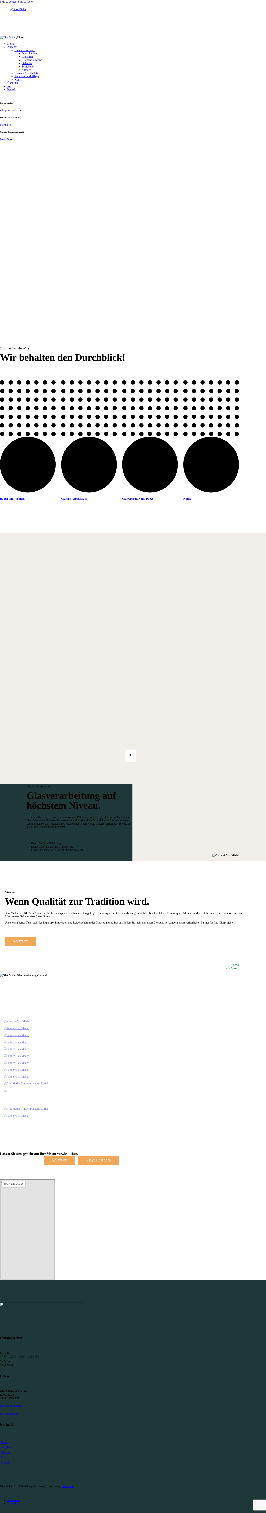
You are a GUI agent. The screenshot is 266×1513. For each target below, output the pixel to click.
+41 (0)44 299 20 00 (9, 1413)
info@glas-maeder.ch (12, 1405)
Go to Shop (6, 139)
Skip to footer (25, 1)
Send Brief (6, 124)
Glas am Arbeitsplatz (74, 498)
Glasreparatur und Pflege (137, 498)
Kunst (187, 498)
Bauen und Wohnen (12, 498)
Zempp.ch (68, 1486)
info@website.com (11, 110)
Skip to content (8, 1)
